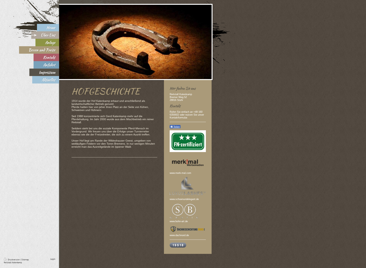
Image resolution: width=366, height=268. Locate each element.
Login (52, 259)
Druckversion (13, 259)
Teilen (176, 126)
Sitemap (25, 259)
